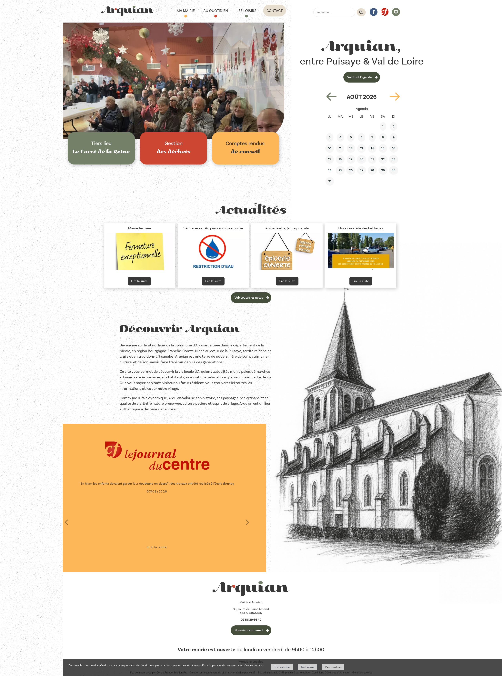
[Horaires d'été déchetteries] (361, 252)
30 (394, 170)
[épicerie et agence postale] (287, 252)
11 (340, 148)
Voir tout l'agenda (359, 77)
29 (383, 170)
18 (340, 159)
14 (372, 148)
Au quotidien (215, 10)
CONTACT (274, 10)
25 (340, 170)
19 (350, 159)
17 (329, 159)
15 (382, 148)
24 (329, 170)
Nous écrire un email (249, 630)
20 (361, 159)
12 (350, 148)
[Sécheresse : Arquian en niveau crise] (213, 252)
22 (383, 159)
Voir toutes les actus (249, 298)
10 (329, 148)
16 (393, 148)
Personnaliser (333, 667)
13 (361, 148)
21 (372, 159)
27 (361, 170)
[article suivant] (247, 522)
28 (372, 170)
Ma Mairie (186, 10)
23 (393, 159)
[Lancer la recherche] (361, 12)
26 (351, 170)
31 (329, 181)
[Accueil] (127, 11)
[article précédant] (66, 522)
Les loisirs (246, 10)
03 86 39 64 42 (251, 620)
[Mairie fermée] (139, 252)
